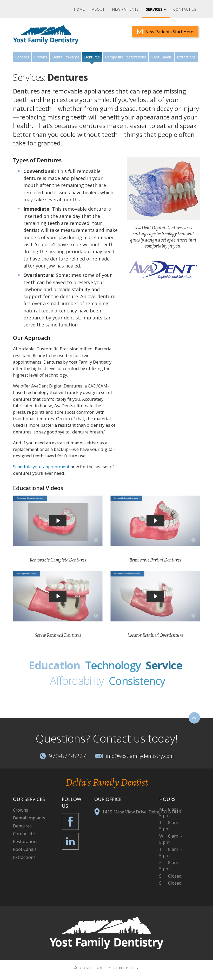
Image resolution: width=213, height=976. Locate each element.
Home (79, 9)
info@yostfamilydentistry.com (140, 755)
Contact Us (184, 9)
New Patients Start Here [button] (169, 32)
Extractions (186, 57)
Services (22, 57)
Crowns (40, 57)
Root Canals (161, 57)
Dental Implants (65, 57)
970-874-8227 (67, 756)
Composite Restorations (125, 57)
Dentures (22, 826)
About (98, 9)
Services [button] (154, 9)
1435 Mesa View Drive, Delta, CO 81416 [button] (141, 812)
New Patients (125, 9)
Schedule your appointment (41, 467)
